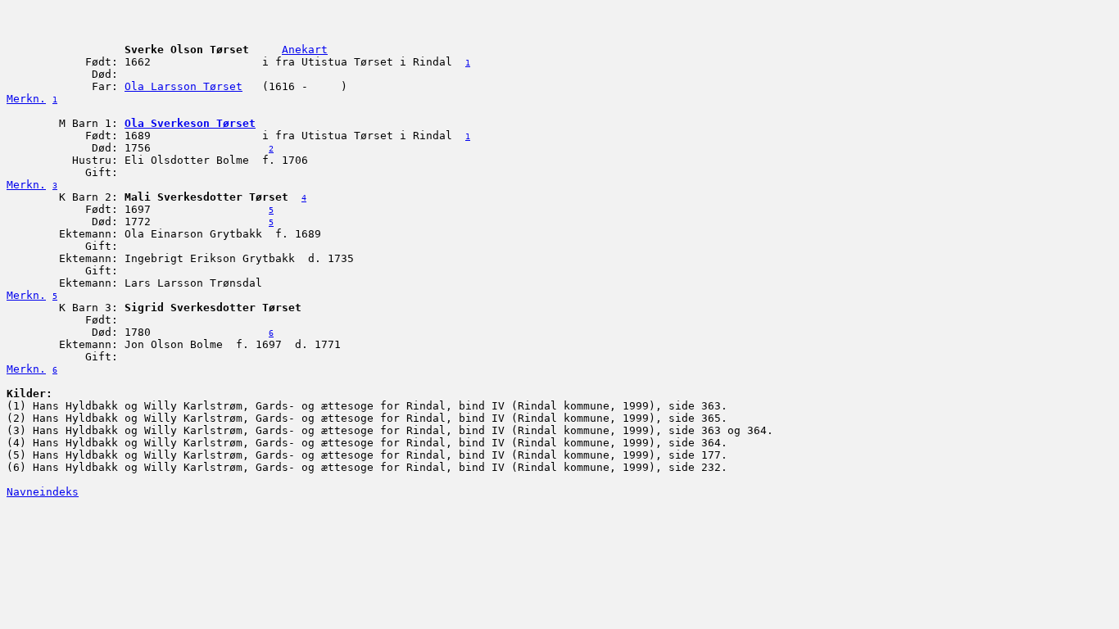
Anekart (305, 49)
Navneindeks (43, 492)
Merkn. (26, 99)
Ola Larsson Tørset (183, 86)
